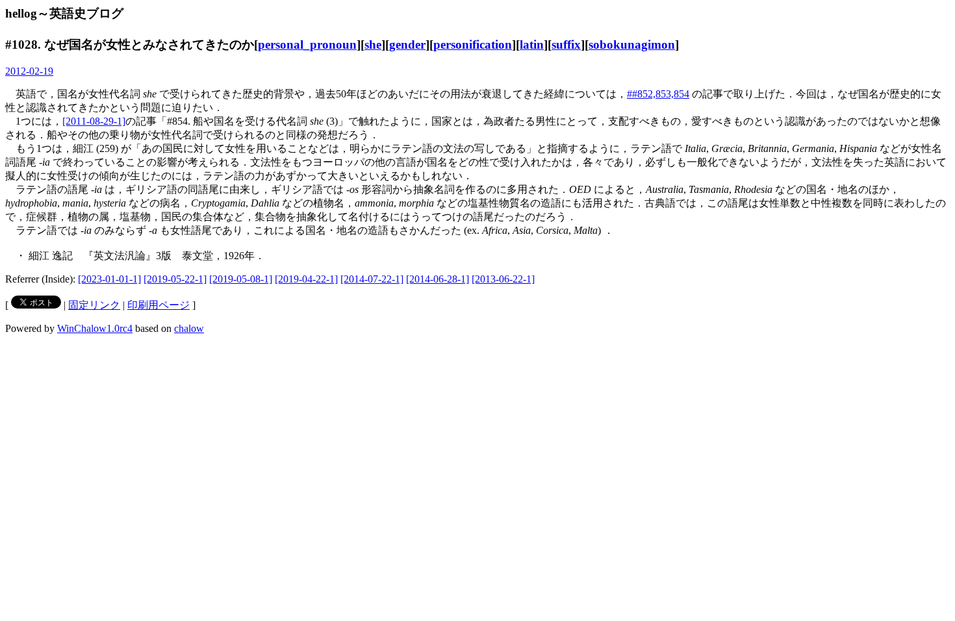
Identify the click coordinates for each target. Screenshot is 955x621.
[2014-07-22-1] (371, 279)
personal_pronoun (307, 44)
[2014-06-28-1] (437, 279)
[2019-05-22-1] (175, 279)
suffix (566, 44)
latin (532, 44)
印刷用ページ (158, 304)
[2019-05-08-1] (240, 279)
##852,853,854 (658, 93)
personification (472, 44)
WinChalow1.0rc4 (95, 328)
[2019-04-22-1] (306, 279)
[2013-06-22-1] (503, 279)
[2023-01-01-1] (109, 279)
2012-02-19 (29, 71)
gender (407, 44)
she (372, 44)
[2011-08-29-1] (93, 121)
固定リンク (94, 304)
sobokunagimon (632, 44)
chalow (189, 328)
